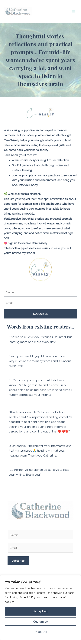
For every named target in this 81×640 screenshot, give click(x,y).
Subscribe (18, 560)
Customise (40, 621)
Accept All (40, 611)
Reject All (40, 631)
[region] (40, 607)
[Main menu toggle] (73, 11)
